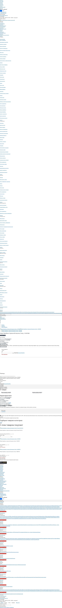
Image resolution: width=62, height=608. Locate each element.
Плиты (1, 486)
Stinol (59, 313)
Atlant (11, 312)
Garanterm (50, 312)
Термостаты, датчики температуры (6, 213)
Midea (28, 313)
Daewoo (29, 312)
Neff (34, 313)
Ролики (1, 185)
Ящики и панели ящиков (4, 245)
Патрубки (1, 145)
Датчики (1, 177)
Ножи (1, 283)
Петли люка (2, 77)
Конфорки (1, 257)
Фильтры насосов (3, 107)
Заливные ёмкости (3, 135)
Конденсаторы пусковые (4, 151)
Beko (12, 312)
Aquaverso (3, 312)
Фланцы (1, 215)
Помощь (1, 0)
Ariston (7, 312)
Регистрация (2, 317)
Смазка (1, 95)
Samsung (48, 313)
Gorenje (3, 313)
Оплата (1, 2)
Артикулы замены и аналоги (37, 392)
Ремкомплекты (2, 81)
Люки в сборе (2, 66)
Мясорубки (2, 487)
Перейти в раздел (3, 511)
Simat (55, 313)
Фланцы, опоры (56, 524)
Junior (12, 313)
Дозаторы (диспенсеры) (4, 133)
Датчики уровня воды (3, 131)
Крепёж (1, 62)
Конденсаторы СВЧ (3, 290)
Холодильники (2, 482)
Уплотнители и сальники (4, 147)
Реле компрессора (3, 230)
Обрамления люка (3, 70)
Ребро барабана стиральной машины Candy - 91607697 (10, 441)
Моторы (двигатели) (3, 250)
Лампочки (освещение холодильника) (6, 226)
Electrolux (38, 312)
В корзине (21, 352)
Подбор (1, 471)
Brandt (20, 312)
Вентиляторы (2, 218)
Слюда (1, 302)
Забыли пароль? (3, 319)
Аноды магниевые (3, 205)
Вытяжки (1, 489)
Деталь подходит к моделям (6, 392)
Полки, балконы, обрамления (5, 222)
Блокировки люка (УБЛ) (4, 42)
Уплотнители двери (3, 164)
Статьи (1, 6)
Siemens (53, 313)
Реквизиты (2, 473)
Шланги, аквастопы (3, 113)
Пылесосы (2, 483)
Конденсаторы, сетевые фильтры (5, 60)
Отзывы (1, 3)
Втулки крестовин (3, 46)
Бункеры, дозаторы (3, 44)
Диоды (1, 288)
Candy (24, 312)
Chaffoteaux (26, 312)
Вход (1, 316)
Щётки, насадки (2, 252)
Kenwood (16, 313)
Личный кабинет (3, 494)
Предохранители (3, 300)
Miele (30, 313)
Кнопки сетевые (2, 58)
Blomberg (15, 312)
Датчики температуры (3, 48)
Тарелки (1, 304)
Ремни (1, 83)
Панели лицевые (57, 506)
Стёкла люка (2, 97)
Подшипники (2, 79)
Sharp (51, 313)
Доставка (1, 1)
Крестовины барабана (3, 64)
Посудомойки (2, 478)
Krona (21, 313)
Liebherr (26, 313)
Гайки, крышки (2, 127)
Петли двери (2, 228)
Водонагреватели (3, 480)
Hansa (6, 313)
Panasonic (36, 313)
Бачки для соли (2, 125)
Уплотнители (2, 193)
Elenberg (41, 312)
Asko (9, 312)
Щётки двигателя (53, 509)
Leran (23, 313)
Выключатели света (3, 220)
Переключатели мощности (4, 276)
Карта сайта (2, 475)
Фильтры (1, 166)
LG (24, 313)
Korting (19, 313)
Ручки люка (2, 85)
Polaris (41, 313)
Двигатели (2, 52)
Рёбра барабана (2, 89)
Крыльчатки (2, 143)
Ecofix (36, 312)
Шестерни (1, 285)
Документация (2, 7)
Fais (47, 312)
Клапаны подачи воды (4, 54)
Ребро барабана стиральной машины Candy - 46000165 (10, 451)
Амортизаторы (2, 39)
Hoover (8, 313)
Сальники (1, 91)
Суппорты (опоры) (3, 99)
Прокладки (2, 209)
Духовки (1, 485)
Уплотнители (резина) (3, 241)
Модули (1, 583)
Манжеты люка (2, 68)
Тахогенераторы (2, 105)
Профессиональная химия (4, 490)
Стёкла (1, 259)
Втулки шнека (2, 281)
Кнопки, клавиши (3, 141)
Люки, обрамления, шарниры (5, 181)
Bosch (18, 312)
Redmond (43, 313)
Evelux (46, 312)
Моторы (1, 298)
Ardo (5, 312)
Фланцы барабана (3, 109)
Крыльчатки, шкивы (3, 179)
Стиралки (3, 326)
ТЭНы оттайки (5, 539)
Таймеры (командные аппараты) (5, 101)
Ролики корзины (50, 517)
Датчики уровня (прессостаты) (5, 50)
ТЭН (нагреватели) (3, 103)
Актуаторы (2, 123)
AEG (0, 312)
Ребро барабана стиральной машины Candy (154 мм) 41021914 (11, 430)
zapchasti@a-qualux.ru (4, 15)
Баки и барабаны (3, 40)
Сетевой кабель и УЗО (3, 207)
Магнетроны (2, 296)
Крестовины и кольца (3, 292)
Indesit (10, 313)
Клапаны (1, 139)
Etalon (44, 312)
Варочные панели (3, 484)
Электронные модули (3, 118)
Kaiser (14, 313)
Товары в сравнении (10, 607)
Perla (39, 313)
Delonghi (32, 312)
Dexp (34, 312)
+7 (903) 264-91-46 (3, 12)
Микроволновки (3, 488)
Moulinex (32, 313)
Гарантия (1, 468)
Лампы (1, 294)
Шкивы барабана (3, 111)
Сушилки (1, 479)
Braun (22, 312)
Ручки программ (2, 87)
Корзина (1, 492)
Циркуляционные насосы (4, 168)
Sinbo (57, 313)
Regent (46, 313)
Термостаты (2, 239)
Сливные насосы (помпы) (4, 93)
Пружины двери (2, 149)
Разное (1, 120)
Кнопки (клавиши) (3, 56)
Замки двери (2, 137)
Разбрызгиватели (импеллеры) (5, 153)
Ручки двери (2, 232)
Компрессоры (2, 224)
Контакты (1, 4)
